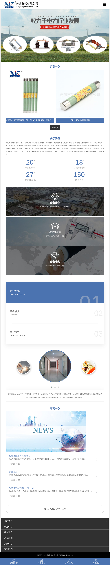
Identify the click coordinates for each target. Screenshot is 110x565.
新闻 (55, 408)
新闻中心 (8, 543)
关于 (55, 138)
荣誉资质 (15, 313)
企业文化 (17, 292)
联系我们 (8, 549)
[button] (51, 387)
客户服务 (17, 333)
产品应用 (8, 538)
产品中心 (8, 527)
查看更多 (55, 128)
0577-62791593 (55, 509)
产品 (55, 66)
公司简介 (8, 521)
